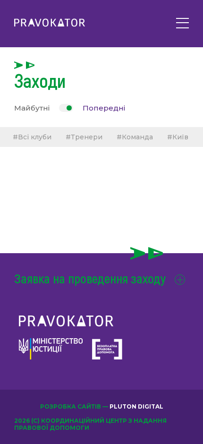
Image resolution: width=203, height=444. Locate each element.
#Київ (177, 137)
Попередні (104, 107)
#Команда (135, 137)
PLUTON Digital (136, 406)
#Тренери (84, 137)
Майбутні (32, 107)
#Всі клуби (32, 137)
